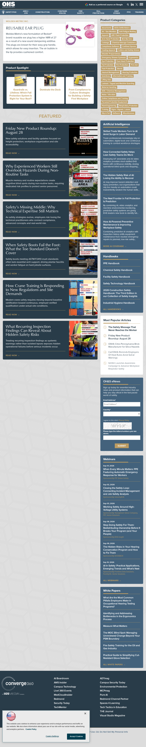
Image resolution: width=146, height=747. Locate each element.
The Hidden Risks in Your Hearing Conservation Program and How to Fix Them (121, 549)
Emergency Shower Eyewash (114, 57)
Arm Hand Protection (110, 39)
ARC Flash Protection (119, 35)
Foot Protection (88, 244)
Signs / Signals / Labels (120, 109)
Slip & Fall (106, 113)
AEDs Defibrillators (122, 28)
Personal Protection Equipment (114, 102)
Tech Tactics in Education (113, 707)
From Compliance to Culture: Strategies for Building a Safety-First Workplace (79, 94)
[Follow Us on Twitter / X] (136, 4)
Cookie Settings (52, 736)
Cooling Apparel (108, 50)
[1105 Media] (13, 694)
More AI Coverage (113, 246)
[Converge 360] (17, 683)
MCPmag (105, 690)
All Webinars (110, 580)
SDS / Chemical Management (114, 91)
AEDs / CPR (26, 12)
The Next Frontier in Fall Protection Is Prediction (121, 200)
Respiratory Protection (128, 106)
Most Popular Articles (117, 320)
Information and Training (123, 76)
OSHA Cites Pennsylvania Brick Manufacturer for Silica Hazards (123, 345)
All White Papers (113, 664)
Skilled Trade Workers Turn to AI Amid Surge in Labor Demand (120, 133)
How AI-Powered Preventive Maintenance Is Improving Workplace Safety (118, 224)
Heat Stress (116, 12)
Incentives (106, 76)
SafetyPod (11, 12)
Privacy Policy (124, 420)
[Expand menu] (141, 5)
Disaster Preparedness (111, 54)
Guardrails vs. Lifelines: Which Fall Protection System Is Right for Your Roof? (20, 94)
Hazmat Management (110, 72)
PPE (128, 12)
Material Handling (109, 87)
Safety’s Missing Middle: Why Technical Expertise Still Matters (32, 209)
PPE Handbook (111, 263)
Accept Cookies (76, 736)
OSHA (83, 295)
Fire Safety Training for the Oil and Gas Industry (121, 647)
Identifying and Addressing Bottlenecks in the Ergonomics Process (119, 616)
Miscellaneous (128, 113)
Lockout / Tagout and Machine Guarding (118, 83)
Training (139, 12)
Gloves (119, 69)
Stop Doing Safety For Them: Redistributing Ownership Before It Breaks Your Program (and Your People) (121, 529)
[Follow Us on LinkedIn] (132, 4)
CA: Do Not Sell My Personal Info (112, 732)
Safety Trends (87, 175)
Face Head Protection (125, 61)
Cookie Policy (31, 729)
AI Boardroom (61, 678)
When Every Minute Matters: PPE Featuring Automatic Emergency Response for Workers (120, 472)
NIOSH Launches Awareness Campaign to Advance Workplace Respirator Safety (123, 366)
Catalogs (105, 43)
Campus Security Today (112, 682)
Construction (43, 12)
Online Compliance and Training (115, 98)
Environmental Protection (113, 686)
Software (116, 113)
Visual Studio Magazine (112, 715)
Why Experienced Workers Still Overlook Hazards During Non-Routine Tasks (32, 170)
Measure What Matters (115, 626)
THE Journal (106, 711)
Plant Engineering (109, 106)
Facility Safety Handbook (116, 276)
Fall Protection (98, 12)
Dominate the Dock (50, 89)
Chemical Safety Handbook (117, 270)
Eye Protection (108, 61)
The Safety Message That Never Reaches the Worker (122, 329)
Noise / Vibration (108, 94)
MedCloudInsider (63, 694)
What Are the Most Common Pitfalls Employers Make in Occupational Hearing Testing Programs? (119, 602)
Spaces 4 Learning (110, 703)
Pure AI (104, 694)
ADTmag (104, 678)
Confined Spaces (62, 12)
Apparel (105, 35)
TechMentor (60, 707)
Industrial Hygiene (85, 132)
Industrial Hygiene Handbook (119, 302)
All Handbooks (112, 309)
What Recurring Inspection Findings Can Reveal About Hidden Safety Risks (28, 330)
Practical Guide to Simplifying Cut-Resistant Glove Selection (121, 657)
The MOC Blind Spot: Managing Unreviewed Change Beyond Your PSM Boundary (121, 635)
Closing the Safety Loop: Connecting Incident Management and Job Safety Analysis (121, 491)
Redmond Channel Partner (114, 698)
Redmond (59, 698)
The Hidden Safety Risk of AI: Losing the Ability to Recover (118, 177)
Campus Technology (65, 686)
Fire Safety (80, 12)
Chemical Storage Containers (124, 43)
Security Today (62, 703)
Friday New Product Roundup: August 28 (31, 130)
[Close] (85, 713)
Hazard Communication (87, 166)
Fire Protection (122, 65)
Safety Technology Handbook (119, 283)
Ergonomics (133, 57)
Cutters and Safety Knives (128, 50)
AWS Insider (60, 682)
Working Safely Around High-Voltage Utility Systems (118, 508)
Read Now (11, 153)
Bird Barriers (127, 39)
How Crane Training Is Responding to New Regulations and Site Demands (35, 290)
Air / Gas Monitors (109, 31)
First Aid (134, 65)
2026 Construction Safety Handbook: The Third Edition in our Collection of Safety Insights (120, 293)
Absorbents (106, 28)
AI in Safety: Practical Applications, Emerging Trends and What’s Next (121, 567)
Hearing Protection (129, 72)
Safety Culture (87, 137)
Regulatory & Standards (86, 253)
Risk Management (89, 214)
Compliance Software (110, 46)
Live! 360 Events (63, 690)
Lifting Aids (106, 80)
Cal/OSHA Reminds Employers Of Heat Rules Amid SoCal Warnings (123, 355)
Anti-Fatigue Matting (127, 31)
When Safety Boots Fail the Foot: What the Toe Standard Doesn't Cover (33, 249)
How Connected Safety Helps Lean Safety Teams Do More (119, 153)
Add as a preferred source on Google (106, 4)
